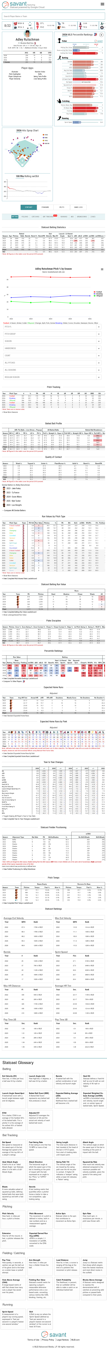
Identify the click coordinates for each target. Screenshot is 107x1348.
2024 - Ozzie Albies (14, 497)
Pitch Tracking (53, 387)
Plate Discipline (53, 620)
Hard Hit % (5, 784)
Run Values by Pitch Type (53, 516)
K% (3, 811)
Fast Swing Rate (36, 1142)
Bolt (31, 1311)
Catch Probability (63, 1280)
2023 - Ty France (13, 492)
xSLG (3, 778)
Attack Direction (36, 1162)
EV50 (4, 1113)
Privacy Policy (48, 1339)
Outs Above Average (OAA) (11, 1281)
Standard (45, 207)
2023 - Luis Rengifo (14, 505)
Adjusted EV (34, 1113)
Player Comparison (14, 76)
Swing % (4, 809)
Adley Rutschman (27, 39)
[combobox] (53, 16)
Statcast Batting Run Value (53, 584)
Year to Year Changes (53, 762)
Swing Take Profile (40, 76)
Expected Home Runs (53, 687)
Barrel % (4, 791)
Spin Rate (87, 1213)
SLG (3, 775)
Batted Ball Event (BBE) (39, 1093)
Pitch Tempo (53, 877)
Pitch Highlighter (15, 74)
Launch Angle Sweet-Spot (13, 1093)
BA (3, 771)
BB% (3, 813)
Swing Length (62, 1142)
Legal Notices (63, 1339)
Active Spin (61, 1213)
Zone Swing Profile (40, 79)
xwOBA (4, 782)
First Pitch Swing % (8, 806)
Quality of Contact (53, 457)
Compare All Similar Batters (15, 510)
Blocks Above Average (92, 1280)
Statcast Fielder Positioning (53, 827)
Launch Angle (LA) (37, 1076)
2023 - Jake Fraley (14, 488)
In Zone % (5, 795)
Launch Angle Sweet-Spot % (11, 789)
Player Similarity (14, 79)
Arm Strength (34, 1260)
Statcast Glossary (18, 1062)
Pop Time (6, 1260)
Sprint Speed (7, 1311)
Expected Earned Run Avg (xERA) (38, 1234)
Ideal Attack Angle (10, 1162)
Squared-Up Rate (90, 1162)
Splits (61, 207)
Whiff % (4, 802)
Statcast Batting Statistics (53, 227)
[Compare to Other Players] (95, 34)
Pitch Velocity (8, 1213)
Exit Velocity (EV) (9, 1076)
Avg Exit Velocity (7, 787)
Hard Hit (86, 1076)
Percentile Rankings (53, 650)
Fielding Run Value (37, 1280)
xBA (3, 773)
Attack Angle (88, 1142)
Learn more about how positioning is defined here (19, 866)
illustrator (15, 72)
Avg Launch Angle (8, 793)
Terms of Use (33, 1339)
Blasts (5, 1186)
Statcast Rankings (53, 908)
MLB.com (75, 1339)
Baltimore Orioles (31, 48)
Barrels (59, 1076)
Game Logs (78, 207)
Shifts (40, 74)
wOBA (4, 780)
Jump (85, 1260)
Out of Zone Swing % (9, 800)
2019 (13, 48)
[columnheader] (5, 234)
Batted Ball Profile (53, 423)
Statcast (28, 207)
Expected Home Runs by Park (53, 721)
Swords (32, 1186)
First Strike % (6, 804)
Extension (6, 1233)
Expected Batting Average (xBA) (67, 1094)
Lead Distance (62, 1260)
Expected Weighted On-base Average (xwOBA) (93, 1094)
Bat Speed (6, 1142)
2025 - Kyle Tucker (14, 501)
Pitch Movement (36, 1213)
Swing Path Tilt (62, 1162)
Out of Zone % (6, 798)
